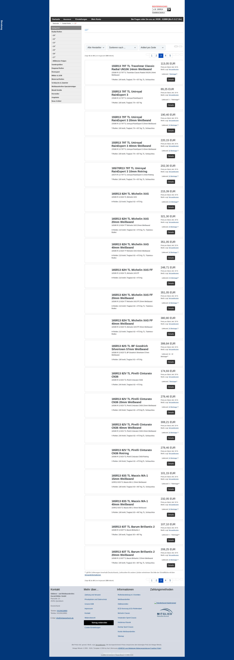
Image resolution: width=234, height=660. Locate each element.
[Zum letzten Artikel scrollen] (181, 54)
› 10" (54, 35)
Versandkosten (174, 69)
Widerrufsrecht (89, 618)
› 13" (54, 43)
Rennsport (56, 72)
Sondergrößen (57, 65)
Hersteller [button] (55, 94)
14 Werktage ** (173, 125)
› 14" (54, 46)
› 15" (54, 50)
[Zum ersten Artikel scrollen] (181, 579)
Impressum (88, 609)
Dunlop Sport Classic (125, 627)
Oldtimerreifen (122, 604)
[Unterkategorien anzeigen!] (79, 31)
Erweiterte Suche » (158, 12)
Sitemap (120, 636)
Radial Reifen (57, 32)
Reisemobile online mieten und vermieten (116, 653)
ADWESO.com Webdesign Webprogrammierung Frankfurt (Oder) (139, 648)
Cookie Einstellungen (92, 628)
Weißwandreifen (123, 599)
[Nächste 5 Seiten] (174, 54)
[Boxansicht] (176, 46)
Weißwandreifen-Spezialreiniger (64, 86)
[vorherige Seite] (148, 54)
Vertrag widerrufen (99, 623)
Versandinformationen (93, 575)
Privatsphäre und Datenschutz (95, 599)
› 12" (54, 39)
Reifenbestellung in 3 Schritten (128, 595)
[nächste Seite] (177, 54)
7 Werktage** (173, 74)
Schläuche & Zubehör (60, 83)
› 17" (54, 57)
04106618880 (62, 611)
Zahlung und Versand (92, 595)
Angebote (55, 97)
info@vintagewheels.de (65, 618)
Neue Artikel (56, 101)
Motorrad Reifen (58, 79)
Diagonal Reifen (58, 68)
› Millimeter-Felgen (59, 61)
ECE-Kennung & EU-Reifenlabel (129, 609)
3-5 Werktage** (174, 202)
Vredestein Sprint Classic (126, 618)
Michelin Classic (123, 613)
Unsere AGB (89, 604)
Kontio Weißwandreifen (126, 632)
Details (171, 79)
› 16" (54, 54)
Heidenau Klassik (124, 622)
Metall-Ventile (57, 90)
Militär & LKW (57, 76)
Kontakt (87, 613)
